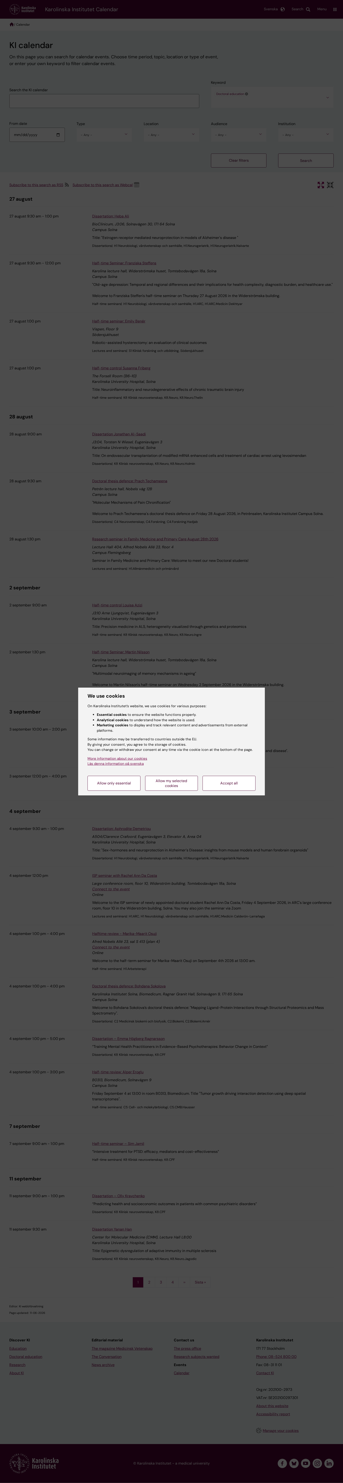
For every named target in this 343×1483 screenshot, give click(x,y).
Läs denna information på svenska (116, 763)
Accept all (229, 783)
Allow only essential (114, 783)
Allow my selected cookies (171, 783)
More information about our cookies (117, 758)
